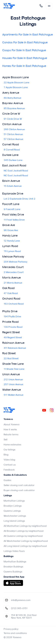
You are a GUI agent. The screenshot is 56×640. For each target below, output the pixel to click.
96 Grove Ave (11, 230)
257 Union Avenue (13, 384)
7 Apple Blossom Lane (16, 87)
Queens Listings (12, 510)
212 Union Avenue (13, 379)
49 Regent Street (13, 337)
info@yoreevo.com (20, 600)
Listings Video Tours (14, 551)
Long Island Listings (14, 520)
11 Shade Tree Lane (14, 369)
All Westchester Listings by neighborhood (26, 541)
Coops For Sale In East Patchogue (24, 50)
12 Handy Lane (12, 240)
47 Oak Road (11, 293)
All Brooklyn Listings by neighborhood (23, 531)
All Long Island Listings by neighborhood (25, 546)
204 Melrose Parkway (15, 261)
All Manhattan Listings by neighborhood (25, 525)
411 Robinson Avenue (15, 348)
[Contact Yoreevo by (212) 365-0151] (41, 6)
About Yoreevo (11, 424)
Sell (5, 439)
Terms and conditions (15, 633)
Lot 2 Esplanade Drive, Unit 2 (19, 198)
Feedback (9, 469)
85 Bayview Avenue (14, 108)
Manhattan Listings (14, 500)
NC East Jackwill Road (16, 170)
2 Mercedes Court (14, 272)
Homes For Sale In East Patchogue (24, 65)
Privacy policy (11, 629)
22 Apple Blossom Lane (16, 82)
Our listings (9, 449)
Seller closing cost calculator (19, 485)
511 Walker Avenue (13, 394)
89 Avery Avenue (12, 97)
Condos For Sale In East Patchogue (25, 42)
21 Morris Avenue (13, 282)
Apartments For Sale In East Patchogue (27, 34)
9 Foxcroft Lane (12, 209)
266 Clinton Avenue (14, 129)
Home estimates (12, 444)
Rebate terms (11, 434)
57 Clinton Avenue (13, 139)
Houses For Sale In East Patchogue (24, 58)
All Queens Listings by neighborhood (23, 536)
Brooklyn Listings (13, 505)
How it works (10, 429)
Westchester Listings (15, 515)
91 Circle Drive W (13, 118)
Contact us (10, 464)
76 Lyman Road (12, 251)
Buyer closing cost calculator (19, 490)
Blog (6, 454)
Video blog (9, 459)
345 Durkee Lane (13, 160)
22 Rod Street (11, 358)
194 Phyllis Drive (12, 316)
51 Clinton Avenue (13, 134)
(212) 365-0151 (19, 608)
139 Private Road (13, 327)
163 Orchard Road (14, 303)
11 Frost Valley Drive (14, 219)
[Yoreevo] (9, 6)
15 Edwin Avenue (13, 186)
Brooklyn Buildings (13, 566)
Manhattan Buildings (15, 561)
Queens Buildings (13, 571)
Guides (7, 480)
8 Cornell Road (12, 149)
